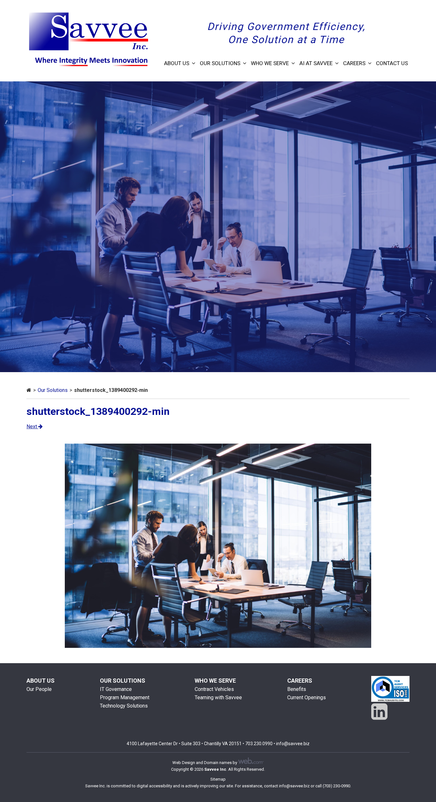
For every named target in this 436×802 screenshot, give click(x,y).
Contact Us (392, 63)
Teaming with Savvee (218, 697)
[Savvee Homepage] (28, 390)
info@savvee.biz (293, 743)
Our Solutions (220, 63)
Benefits (296, 689)
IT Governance (116, 689)
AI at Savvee (316, 63)
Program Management (124, 697)
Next (32, 426)
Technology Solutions (124, 706)
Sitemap (218, 779)
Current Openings (306, 697)
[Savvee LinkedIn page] (379, 712)
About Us (176, 63)
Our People (39, 689)
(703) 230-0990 (336, 785)
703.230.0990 (259, 743)
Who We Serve (270, 63)
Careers (354, 63)
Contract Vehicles (214, 689)
